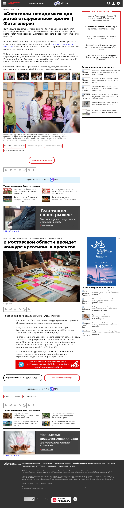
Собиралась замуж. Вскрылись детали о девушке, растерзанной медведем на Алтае (104, 309)
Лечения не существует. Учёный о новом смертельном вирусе (105, 103)
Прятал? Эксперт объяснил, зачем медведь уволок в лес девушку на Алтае (105, 80)
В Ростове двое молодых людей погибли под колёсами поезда (101, 38)
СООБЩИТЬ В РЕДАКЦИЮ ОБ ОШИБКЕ (61, 466)
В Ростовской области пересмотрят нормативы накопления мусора (101, 28)
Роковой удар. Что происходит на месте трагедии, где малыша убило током (101, 47)
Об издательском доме (31, 463)
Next (75, 104)
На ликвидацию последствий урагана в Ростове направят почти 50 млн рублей (63, 416)
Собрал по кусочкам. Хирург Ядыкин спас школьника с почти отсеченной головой (106, 333)
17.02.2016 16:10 (8, 10)
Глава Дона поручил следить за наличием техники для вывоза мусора (26, 423)
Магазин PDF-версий (62, 463)
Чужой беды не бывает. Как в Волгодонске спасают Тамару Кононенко (25, 191)
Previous (8, 104)
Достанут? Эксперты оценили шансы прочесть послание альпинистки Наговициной (106, 72)
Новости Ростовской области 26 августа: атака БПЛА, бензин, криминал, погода (101, 18)
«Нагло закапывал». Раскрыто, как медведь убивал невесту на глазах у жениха (105, 293)
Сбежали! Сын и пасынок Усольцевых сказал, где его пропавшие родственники (106, 301)
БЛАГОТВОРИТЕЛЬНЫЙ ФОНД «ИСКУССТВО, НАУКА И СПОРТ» (29, 141)
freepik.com (7, 304)
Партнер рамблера (43, 499)
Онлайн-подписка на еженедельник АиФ (89, 463)
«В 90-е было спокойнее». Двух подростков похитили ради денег (105, 111)
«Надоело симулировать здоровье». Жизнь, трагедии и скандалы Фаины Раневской (101, 57)
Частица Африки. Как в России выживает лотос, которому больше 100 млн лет (105, 88)
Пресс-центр (47, 463)
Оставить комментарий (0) (42, 160)
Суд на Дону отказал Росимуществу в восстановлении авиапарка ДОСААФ (26, 416)
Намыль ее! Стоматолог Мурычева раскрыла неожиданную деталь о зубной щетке (105, 96)
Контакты (111, 463)
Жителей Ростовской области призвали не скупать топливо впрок (63, 423)
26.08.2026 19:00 (9, 238)
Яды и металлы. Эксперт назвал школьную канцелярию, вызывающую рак (104, 317)
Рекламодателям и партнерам (33, 466)
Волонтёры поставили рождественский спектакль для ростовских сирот (64, 199)
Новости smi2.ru (11, 231)
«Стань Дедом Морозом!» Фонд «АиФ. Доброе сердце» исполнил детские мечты (64, 191)
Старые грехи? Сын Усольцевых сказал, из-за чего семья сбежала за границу (105, 325)
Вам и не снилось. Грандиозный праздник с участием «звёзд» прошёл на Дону (26, 199)
